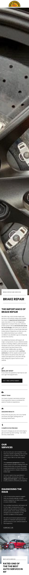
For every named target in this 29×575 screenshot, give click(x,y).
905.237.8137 (7, 371)
